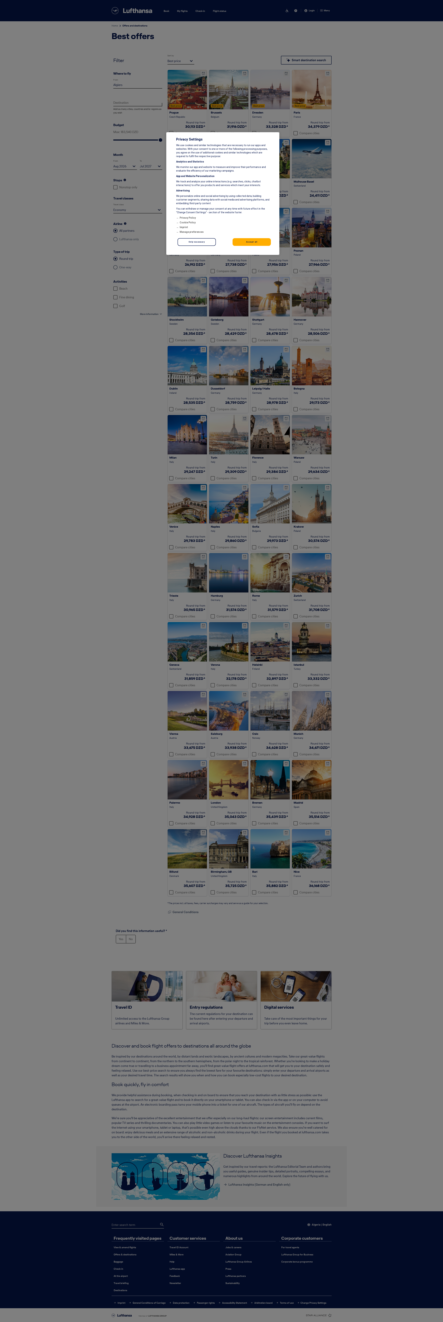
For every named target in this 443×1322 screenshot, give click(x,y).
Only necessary (197, 242)
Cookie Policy (188, 222)
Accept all (251, 242)
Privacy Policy (188, 217)
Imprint (184, 227)
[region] (222, 193)
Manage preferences (192, 232)
